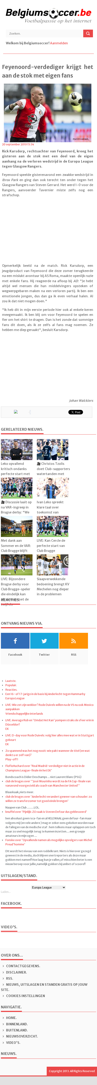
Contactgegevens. (22, 966)
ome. (11, 1018)
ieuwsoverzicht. (22, 1036)
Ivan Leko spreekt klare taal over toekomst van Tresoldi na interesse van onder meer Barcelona (53, 514)
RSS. (9, 978)
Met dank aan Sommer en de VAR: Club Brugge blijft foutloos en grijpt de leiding (17, 551)
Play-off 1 (11, 759)
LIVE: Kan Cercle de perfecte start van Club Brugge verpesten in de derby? (51, 551)
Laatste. (10, 681)
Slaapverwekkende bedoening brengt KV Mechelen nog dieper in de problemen (53, 586)
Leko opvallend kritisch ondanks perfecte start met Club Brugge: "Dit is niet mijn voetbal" (16, 474)
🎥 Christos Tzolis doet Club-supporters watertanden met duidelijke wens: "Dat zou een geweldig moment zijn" (53, 476)
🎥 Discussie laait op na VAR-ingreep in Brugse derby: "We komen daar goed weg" (16, 512)
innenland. (17, 1024)
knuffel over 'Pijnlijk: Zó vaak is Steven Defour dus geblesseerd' (46, 811)
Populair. (11, 685)
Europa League (15, 698)
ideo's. (13, 1043)
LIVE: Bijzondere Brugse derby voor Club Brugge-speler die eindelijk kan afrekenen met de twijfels (15, 591)
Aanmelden (59, 43)
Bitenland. (16, 1030)
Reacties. (11, 689)
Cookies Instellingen (25, 996)
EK (7, 728)
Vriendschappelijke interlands (24, 713)
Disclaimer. (16, 972)
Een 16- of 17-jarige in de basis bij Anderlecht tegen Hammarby (45, 694)
